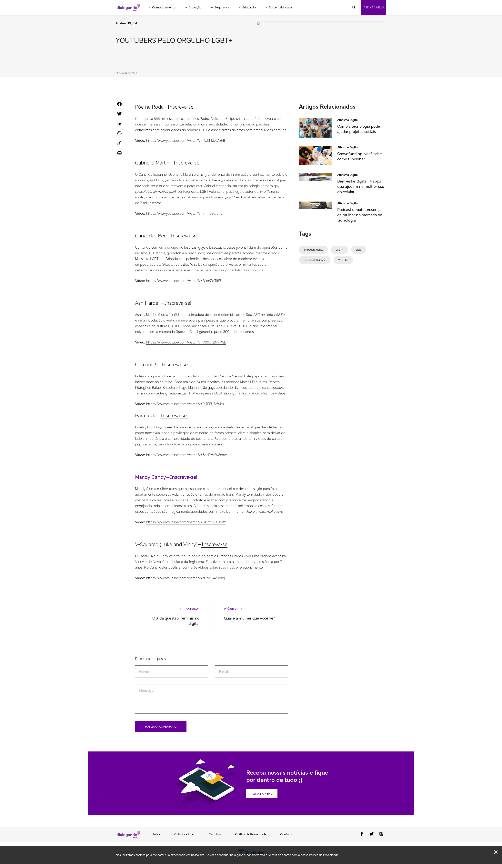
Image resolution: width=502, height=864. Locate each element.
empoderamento (313, 249)
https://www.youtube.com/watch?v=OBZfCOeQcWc (186, 522)
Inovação (195, 7)
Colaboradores (184, 834)
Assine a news (374, 7)
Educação (249, 7)
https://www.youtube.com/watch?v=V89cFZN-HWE (186, 342)
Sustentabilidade (280, 7)
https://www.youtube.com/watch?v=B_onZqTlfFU (184, 280)
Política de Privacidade (250, 834)
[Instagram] (381, 834)
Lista (358, 249)
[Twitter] (372, 834)
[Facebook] (362, 834)
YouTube (343, 260)
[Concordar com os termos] (495, 852)
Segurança (222, 7)
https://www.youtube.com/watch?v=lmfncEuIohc (184, 213)
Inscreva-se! (181, 107)
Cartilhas (215, 834)
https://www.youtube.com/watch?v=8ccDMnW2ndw (186, 454)
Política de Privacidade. (324, 855)
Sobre (156, 834)
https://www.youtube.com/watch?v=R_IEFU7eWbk (185, 404)
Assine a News (262, 793)
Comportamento (164, 7)
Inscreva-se (214, 544)
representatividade (315, 260)
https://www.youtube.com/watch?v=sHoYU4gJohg (185, 578)
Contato (286, 834)
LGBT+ (339, 249)
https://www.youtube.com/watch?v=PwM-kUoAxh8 (185, 140)
